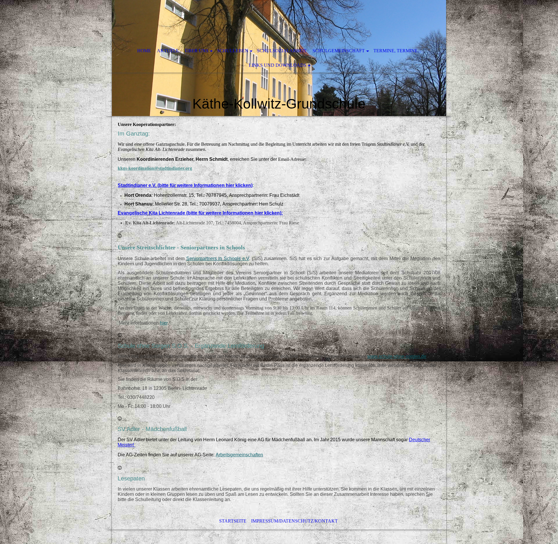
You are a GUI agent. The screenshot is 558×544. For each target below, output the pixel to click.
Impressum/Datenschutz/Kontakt (294, 520)
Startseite (232, 520)
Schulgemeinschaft (338, 50)
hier (163, 322)
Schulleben (232, 50)
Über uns (196, 50)
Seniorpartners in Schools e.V (217, 258)
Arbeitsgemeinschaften (239, 454)
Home (144, 50)
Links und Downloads (277, 65)
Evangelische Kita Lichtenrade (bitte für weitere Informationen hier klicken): (200, 212)
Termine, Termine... (397, 50)
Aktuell (168, 50)
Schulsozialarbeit (282, 50)
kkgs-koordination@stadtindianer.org (155, 168)
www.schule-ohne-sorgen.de (396, 356)
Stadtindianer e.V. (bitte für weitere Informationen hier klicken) (185, 185)
